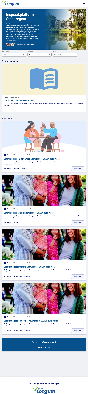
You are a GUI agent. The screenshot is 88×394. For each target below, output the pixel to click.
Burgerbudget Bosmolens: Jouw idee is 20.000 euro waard (31, 321)
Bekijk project (79, 168)
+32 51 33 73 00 (47, 347)
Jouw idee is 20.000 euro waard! (19, 100)
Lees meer (11, 109)
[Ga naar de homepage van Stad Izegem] (10, 3)
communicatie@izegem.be (46, 345)
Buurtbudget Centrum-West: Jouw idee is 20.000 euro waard (32, 159)
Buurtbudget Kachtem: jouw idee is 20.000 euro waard (29, 213)
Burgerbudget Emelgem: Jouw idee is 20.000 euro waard (30, 267)
